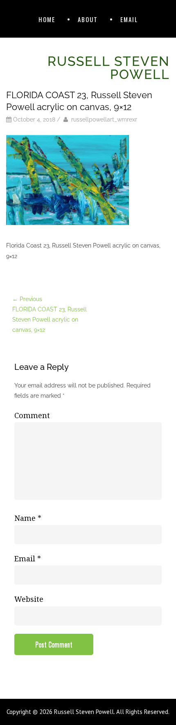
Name (27, 518)
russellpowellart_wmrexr (104, 119)
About (88, 19)
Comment (32, 415)
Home (46, 19)
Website (28, 599)
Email (129, 19)
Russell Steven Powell (108, 68)
